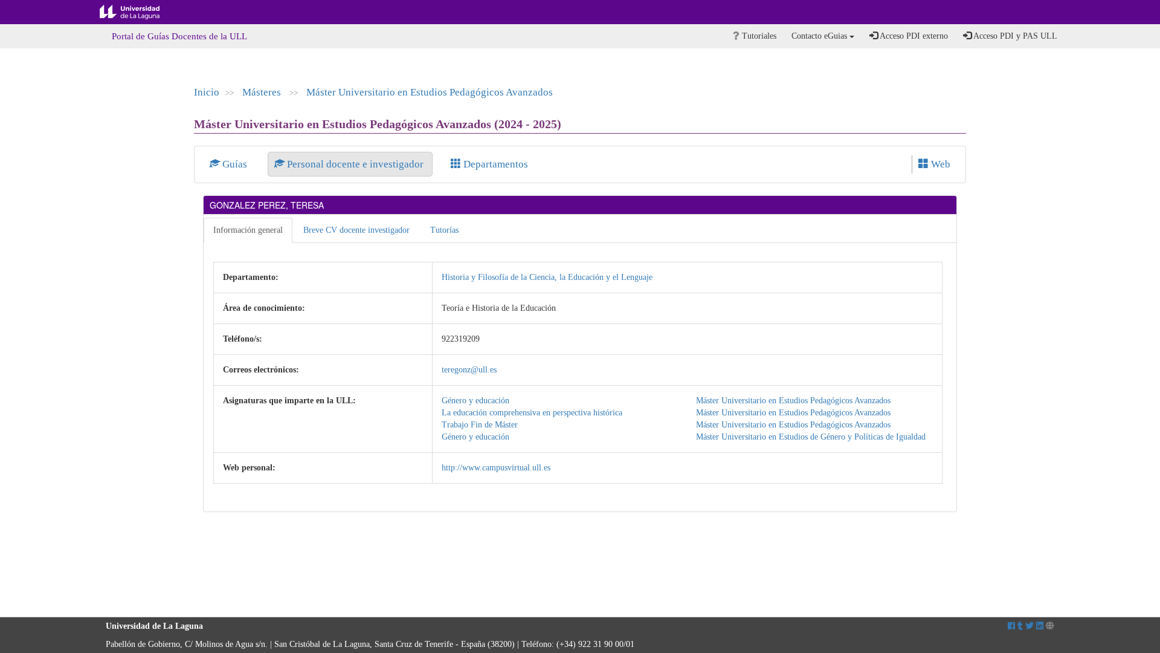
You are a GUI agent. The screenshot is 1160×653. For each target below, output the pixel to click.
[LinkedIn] (1039, 626)
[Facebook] (1011, 626)
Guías (235, 164)
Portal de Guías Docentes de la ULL (179, 36)
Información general (248, 230)
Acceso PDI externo (913, 36)
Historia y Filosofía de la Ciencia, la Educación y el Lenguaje (547, 277)
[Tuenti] (1020, 626)
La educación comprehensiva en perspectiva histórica (532, 412)
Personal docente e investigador (355, 164)
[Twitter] (1029, 626)
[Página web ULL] (1050, 626)
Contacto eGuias (820, 36)
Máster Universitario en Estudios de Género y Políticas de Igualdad (811, 436)
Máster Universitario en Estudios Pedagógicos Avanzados (429, 92)
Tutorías (444, 230)
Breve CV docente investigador (356, 230)
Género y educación (475, 400)
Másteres (262, 92)
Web (939, 164)
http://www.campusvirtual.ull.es (496, 467)
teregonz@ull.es (469, 369)
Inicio (206, 92)
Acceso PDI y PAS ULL (1014, 36)
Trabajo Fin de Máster (480, 424)
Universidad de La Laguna (139, 12)
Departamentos (494, 164)
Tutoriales (758, 36)
